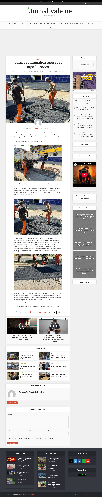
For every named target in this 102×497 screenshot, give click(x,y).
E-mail (30, 430)
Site (49, 430)
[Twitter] (75, 461)
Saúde (66, 23)
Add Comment (22, 71)
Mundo (16, 23)
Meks (21, 494)
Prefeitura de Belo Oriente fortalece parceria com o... (59, 365)
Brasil (9, 23)
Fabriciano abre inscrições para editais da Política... (54, 467)
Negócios (23, 23)
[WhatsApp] (84, 461)
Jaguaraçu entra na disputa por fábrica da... (23, 480)
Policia (25, 363)
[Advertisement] (51, 41)
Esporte (59, 23)
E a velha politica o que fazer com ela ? (23, 466)
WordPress (32, 494)
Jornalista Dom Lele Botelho (36, 71)
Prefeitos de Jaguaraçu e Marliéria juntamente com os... (59, 376)
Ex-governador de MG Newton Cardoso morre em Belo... (28, 376)
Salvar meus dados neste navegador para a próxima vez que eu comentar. (31, 438)
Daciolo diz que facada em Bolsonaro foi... (23, 473)
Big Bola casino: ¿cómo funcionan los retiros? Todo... (84, 271)
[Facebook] (79, 461)
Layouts (84, 494)
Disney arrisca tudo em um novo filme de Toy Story (59, 356)
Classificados (90, 23)
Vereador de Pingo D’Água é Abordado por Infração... (24, 459)
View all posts (12, 402)
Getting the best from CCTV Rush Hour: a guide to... (84, 217)
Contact (94, 494)
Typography (78, 494)
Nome (9, 430)
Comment (10, 415)
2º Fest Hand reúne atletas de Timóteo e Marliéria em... (53, 475)
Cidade (38, 59)
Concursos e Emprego (77, 23)
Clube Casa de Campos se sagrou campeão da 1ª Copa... (27, 357)
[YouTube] (88, 461)
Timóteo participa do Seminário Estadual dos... (55, 459)
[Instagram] (71, 461)
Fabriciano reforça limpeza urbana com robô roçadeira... (54, 484)
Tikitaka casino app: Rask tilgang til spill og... (84, 244)
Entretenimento (49, 23)
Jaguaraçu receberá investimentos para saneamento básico (85, 109)
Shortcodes (89, 494)
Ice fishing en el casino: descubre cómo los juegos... (84, 257)
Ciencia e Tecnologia (35, 23)
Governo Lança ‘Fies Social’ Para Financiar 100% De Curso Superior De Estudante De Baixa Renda (85, 118)
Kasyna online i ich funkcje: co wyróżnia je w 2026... (85, 230)
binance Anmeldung (81, 107)
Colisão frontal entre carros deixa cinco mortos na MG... (28, 366)
